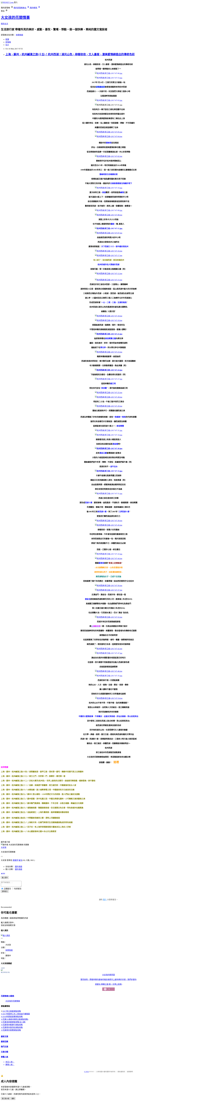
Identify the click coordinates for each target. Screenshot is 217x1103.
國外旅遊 (18, 867)
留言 (20, 860)
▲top (3, 873)
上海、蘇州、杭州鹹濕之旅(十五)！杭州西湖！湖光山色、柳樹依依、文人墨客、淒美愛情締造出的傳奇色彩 (70, 54)
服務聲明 (130, 1071)
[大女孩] (2, 970)
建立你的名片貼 (5, 972)
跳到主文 (4, 24)
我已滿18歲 (5, 1098)
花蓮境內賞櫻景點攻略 (12, 1030)
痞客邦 (15, 860)
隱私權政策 (121, 1071)
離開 (13, 1098)
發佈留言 (5, 891)
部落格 (8, 42)
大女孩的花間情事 (15, 17)
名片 (7, 45)
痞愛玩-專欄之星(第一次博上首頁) (108, 986)
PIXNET (91, 1071)
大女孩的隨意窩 (108, 975)
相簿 (7, 39)
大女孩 (3, 847)
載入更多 (5, 877)
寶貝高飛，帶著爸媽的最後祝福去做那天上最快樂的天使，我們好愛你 (108, 979)
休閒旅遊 (19, 35)
